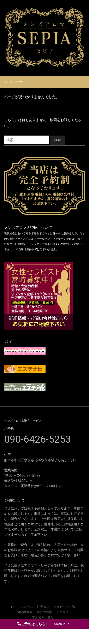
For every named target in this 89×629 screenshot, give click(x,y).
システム (26, 607)
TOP (13, 607)
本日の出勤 (44, 612)
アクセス (62, 612)
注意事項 (43, 607)
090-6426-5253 (37, 439)
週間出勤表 (24, 612)
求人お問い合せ (43, 617)
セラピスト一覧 (64, 607)
